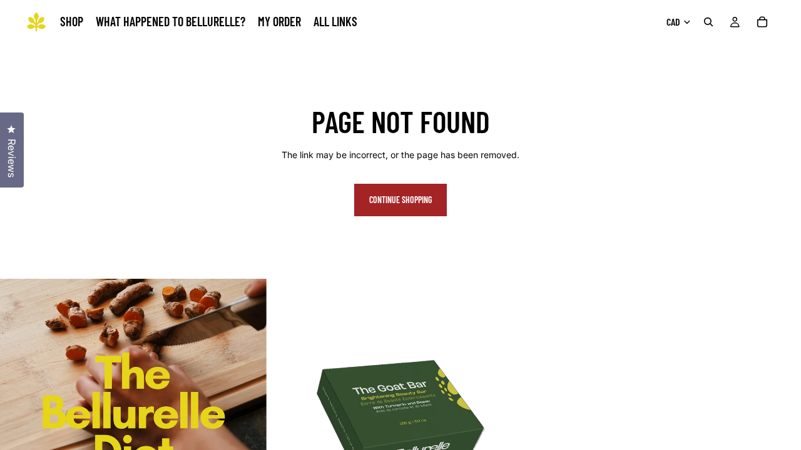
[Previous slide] (286, 412)
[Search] (708, 22)
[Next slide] (515, 412)
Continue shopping (400, 199)
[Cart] (762, 22)
